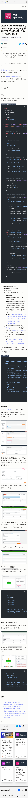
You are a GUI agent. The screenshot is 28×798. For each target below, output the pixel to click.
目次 (23, 6)
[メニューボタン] (2, 2)
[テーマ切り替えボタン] (26, 2)
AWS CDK (5, 40)
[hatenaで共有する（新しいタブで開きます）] (20, 44)
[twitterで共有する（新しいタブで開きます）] (26, 44)
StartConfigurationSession (11, 328)
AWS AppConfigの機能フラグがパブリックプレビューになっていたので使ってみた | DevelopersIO (16, 341)
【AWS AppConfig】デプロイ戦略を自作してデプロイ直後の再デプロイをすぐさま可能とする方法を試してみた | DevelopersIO (17, 319)
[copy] (25, 107)
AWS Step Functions (16, 37)
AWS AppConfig (6, 37)
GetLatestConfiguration (18, 330)
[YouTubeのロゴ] (26, 790)
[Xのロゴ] (22, 790)
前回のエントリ (5, 70)
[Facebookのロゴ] (19, 790)
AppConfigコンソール (10, 410)
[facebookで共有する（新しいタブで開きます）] (23, 44)
